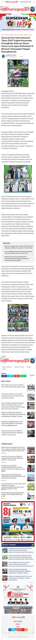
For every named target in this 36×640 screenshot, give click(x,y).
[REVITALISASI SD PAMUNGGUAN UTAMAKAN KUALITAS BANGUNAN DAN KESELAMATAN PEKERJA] (31, 478)
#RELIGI (4, 369)
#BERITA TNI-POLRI (19, 367)
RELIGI (29, 34)
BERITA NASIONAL (9, 34)
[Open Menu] (2, 2)
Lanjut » (31, 582)
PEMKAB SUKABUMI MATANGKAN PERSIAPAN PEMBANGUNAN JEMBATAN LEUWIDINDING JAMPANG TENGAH (19, 571)
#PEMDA (29, 367)
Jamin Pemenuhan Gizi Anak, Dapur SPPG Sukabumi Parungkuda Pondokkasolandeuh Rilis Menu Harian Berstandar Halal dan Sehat (13, 486)
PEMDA (26, 34)
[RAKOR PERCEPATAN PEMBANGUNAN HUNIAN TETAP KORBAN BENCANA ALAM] (31, 496)
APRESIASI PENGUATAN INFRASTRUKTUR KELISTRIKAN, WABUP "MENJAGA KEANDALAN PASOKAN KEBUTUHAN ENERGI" (17, 258)
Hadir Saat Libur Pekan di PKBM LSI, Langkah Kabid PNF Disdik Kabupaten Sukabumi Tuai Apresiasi (12, 458)
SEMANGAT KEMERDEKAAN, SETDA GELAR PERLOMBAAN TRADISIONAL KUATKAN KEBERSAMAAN (20, 578)
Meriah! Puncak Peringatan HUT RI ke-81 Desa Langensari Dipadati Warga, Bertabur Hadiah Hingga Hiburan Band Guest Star (13, 449)
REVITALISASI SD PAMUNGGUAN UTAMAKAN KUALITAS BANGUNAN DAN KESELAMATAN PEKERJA (13, 476)
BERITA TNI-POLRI (19, 34)
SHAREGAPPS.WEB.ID (22, 636)
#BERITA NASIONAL (7, 367)
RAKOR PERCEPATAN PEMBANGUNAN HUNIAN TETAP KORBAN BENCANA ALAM (12, 494)
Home (2, 34)
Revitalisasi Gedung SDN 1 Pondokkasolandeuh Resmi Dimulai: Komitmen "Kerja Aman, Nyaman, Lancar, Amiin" (13, 468)
